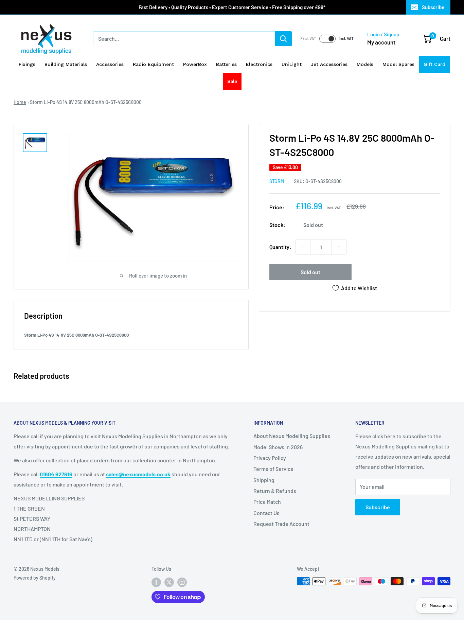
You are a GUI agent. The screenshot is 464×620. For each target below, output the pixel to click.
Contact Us (266, 513)
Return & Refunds (274, 491)
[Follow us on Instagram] (182, 582)
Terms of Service (273, 468)
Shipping (263, 480)
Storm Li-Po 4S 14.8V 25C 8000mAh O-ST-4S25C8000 (86, 102)
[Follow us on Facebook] (156, 582)
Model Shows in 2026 (278, 447)
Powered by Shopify (35, 578)
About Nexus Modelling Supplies (291, 435)
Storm (276, 181)
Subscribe (433, 7)
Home (20, 102)
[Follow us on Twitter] (169, 582)
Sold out (310, 272)
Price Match (267, 501)
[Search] (283, 38)
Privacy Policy (269, 458)
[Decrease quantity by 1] (303, 247)
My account (381, 42)
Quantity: (280, 247)
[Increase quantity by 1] (339, 247)
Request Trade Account (281, 523)
